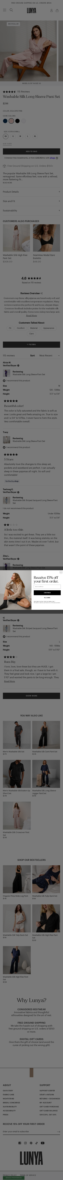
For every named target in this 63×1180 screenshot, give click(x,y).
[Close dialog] (61, 572)
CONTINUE (47, 592)
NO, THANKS (47, 597)
